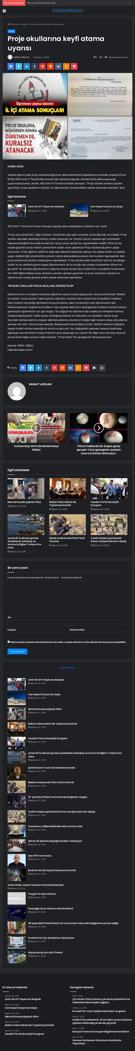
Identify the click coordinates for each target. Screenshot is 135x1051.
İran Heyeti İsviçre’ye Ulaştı (107, 206)
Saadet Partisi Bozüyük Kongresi (105, 503)
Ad (10, 617)
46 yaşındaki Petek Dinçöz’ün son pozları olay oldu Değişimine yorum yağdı (73, 923)
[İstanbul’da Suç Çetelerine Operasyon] (17, 942)
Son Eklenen (67, 667)
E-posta (12, 629)
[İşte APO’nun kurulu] (17, 860)
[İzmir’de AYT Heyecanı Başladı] (17, 210)
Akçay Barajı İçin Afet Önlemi (45, 952)
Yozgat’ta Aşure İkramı (42, 894)
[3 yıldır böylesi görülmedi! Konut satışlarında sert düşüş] (109, 524)
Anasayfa (15, 24)
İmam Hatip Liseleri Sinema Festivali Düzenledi (35, 885)
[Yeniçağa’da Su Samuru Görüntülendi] (17, 913)
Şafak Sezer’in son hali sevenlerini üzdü (51, 767)
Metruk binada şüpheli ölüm (24, 502)
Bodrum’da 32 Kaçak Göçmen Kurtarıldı (52, 870)
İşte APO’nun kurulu (39, 855)
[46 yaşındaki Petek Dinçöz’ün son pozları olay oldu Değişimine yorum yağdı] (17, 928)
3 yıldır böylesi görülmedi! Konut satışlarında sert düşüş (108, 539)
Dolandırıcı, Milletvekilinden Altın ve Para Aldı (55, 826)
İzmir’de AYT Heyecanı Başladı (46, 206)
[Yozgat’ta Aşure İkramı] (17, 898)
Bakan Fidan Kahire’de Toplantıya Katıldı (62, 503)
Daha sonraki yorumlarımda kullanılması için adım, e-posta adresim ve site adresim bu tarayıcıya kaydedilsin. (68, 642)
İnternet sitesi (77, 629)
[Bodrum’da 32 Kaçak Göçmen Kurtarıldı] (17, 875)
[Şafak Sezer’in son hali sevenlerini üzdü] (17, 772)
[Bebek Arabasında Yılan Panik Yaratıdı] (67, 524)
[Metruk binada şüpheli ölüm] (26, 488)
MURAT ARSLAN (21, 57)
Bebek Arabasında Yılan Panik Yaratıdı (67, 539)
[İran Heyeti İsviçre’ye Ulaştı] (79, 210)
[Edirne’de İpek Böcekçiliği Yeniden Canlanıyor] (17, 845)
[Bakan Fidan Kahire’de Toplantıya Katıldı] (67, 488)
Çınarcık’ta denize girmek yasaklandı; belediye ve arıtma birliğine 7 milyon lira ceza (24, 542)
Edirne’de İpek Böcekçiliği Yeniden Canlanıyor (55, 841)
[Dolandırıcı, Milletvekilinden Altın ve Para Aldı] (17, 831)
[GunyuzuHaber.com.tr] (67, 10)
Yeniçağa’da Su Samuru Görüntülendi (50, 908)
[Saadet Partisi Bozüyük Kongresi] (109, 488)
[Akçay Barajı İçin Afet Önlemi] (17, 957)
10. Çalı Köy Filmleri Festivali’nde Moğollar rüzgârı (57, 797)
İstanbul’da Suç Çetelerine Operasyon (51, 937)
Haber (24, 24)
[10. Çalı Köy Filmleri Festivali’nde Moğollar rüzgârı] (17, 801)
